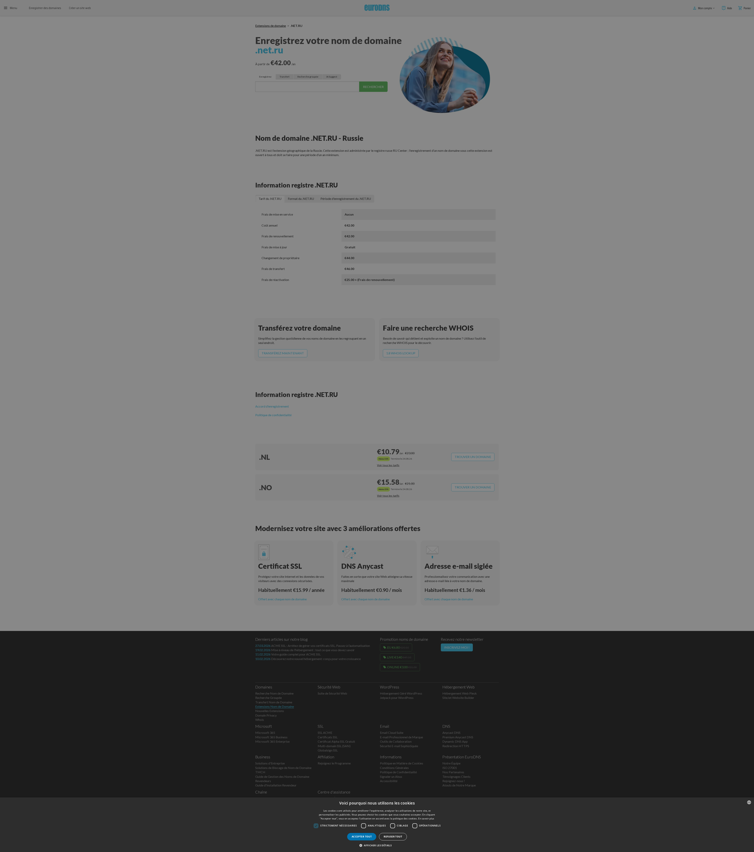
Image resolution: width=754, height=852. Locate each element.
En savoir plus (426, 818)
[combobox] (749, 802)
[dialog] (377, 824)
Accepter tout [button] (362, 836)
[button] (377, 845)
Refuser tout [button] (393, 836)
